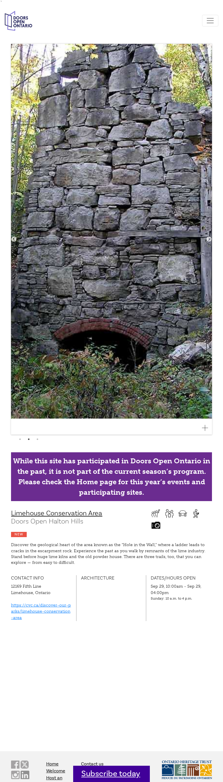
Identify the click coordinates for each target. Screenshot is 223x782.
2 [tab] (29, 439)
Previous (14, 239)
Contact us (92, 764)
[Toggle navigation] (210, 20)
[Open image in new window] (207, 428)
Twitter (25, 765)
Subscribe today (110, 774)
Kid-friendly (169, 513)
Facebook (15, 765)
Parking (182, 513)
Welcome (55, 771)
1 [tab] (20, 439)
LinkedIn (25, 775)
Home (52, 764)
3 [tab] (37, 439)
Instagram (15, 775)
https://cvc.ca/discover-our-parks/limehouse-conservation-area (41, 611)
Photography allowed (156, 525)
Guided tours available (156, 513)
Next (209, 239)
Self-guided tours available (196, 513)
